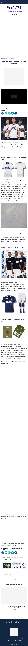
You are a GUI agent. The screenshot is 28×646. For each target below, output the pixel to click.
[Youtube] (12, 14)
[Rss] (22, 622)
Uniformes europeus (6, 574)
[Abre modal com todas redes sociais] (15, 113)
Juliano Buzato (11, 66)
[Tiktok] (20, 14)
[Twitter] (8, 14)
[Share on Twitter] (13, 579)
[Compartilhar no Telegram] (12, 113)
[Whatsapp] (14, 14)
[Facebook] (3, 622)
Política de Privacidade (16, 640)
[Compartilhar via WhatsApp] (9, 113)
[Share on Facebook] (12, 579)
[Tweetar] (6, 113)
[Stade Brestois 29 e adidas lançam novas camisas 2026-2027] (14, 595)
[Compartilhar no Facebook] (2, 113)
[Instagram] (10, 14)
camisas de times (13, 516)
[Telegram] (16, 14)
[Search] (26, 2)
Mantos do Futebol (5, 56)
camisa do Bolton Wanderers (15, 514)
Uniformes (11, 56)
